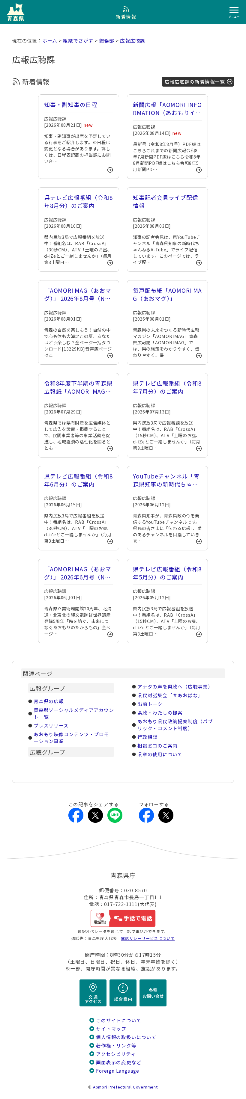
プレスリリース (51, 725)
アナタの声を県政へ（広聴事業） (175, 686)
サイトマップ (111, 1028)
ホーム (49, 40)
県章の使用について (160, 754)
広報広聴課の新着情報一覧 (195, 81)
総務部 (106, 40)
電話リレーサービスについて (148, 938)
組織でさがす (78, 40)
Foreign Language (117, 1070)
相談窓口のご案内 (157, 745)
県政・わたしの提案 (160, 712)
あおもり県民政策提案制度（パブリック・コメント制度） (175, 725)
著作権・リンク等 (116, 1045)
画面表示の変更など (118, 1062)
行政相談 (147, 736)
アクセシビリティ (116, 1053)
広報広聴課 (132, 40)
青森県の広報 (49, 701)
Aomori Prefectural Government (125, 1087)
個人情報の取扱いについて (126, 1037)
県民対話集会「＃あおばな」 (170, 695)
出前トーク (150, 704)
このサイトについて (118, 1020)
